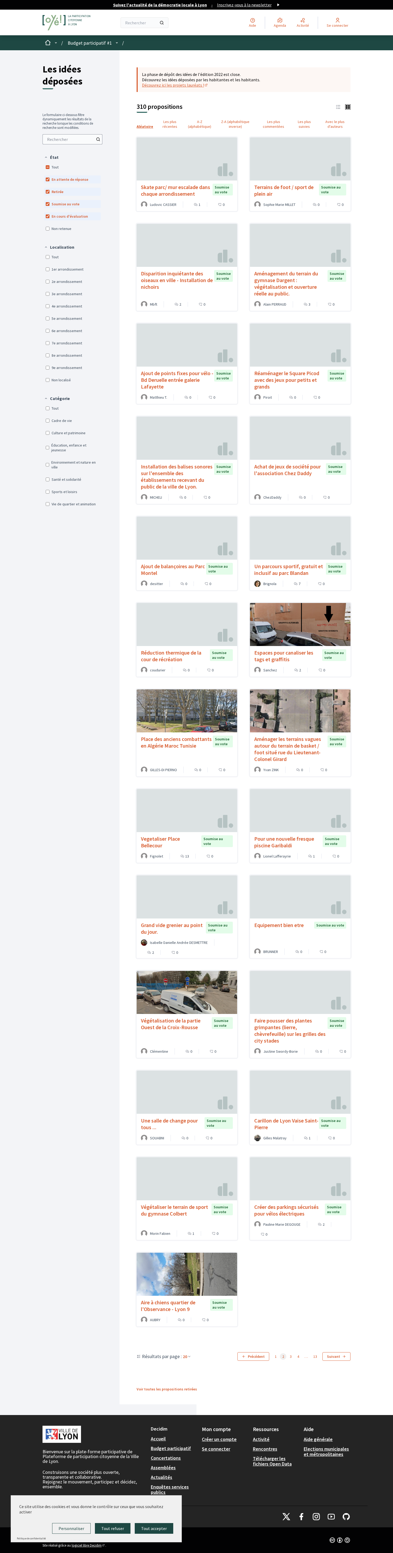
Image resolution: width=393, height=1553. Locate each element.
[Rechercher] (161, 23)
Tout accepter (154, 1528)
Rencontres (265, 1449)
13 (315, 1356)
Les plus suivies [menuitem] (304, 124)
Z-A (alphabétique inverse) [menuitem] (235, 124)
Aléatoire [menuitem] (145, 126)
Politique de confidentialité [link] (31, 1538)
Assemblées (163, 1467)
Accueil (158, 1439)
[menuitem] (72, 139)
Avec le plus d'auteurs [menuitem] (335, 124)
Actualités (161, 1477)
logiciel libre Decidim (88, 1545)
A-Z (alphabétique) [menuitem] (199, 124)
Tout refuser (112, 1528)
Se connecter (216, 1449)
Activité (261, 1439)
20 (185, 1356)
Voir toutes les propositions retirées (167, 1389)
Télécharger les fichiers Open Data (272, 1461)
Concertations (166, 1458)
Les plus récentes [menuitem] (170, 124)
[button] (51, 157)
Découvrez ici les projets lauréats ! (175, 85)
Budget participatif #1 (90, 43)
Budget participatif (171, 1448)
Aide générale (318, 1439)
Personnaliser (71, 1528)
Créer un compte (219, 1439)
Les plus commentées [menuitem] (273, 124)
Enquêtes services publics (170, 1489)
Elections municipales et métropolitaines (326, 1451)
